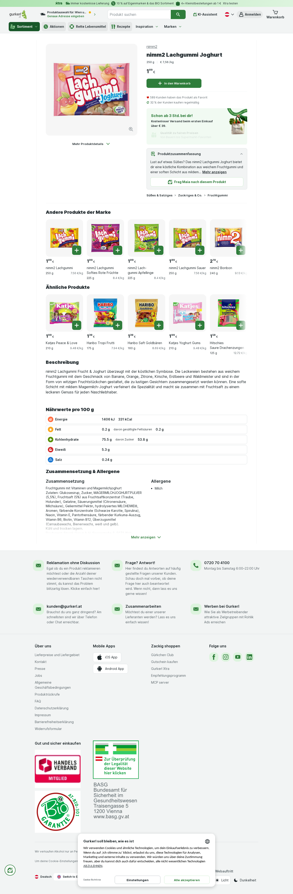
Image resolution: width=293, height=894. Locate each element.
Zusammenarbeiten (143, 606)
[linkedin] (249, 657)
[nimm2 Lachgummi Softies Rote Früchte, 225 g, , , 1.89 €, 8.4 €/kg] (105, 238)
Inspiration (144, 26)
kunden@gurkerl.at (64, 606)
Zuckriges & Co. (190, 195)
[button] (250, 14)
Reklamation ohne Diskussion (73, 562)
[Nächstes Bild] (238, 236)
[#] (116, 760)
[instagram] (225, 657)
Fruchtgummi (218, 195)
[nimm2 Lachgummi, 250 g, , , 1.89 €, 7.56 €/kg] (64, 238)
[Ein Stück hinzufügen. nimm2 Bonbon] (240, 250)
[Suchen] (178, 14)
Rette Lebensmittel (91, 26)
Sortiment (25, 26)
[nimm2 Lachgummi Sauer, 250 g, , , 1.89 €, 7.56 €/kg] (187, 238)
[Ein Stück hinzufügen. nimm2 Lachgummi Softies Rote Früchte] (117, 250)
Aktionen (57, 26)
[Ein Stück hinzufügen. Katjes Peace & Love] (76, 325)
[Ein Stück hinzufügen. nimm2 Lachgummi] (76, 250)
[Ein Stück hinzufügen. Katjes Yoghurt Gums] (199, 325)
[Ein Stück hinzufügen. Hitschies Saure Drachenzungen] (240, 325)
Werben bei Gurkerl (221, 606)
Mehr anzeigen (214, 172)
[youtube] (237, 657)
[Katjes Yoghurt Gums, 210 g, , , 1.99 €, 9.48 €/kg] (187, 313)
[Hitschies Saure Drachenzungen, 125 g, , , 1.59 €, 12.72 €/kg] (228, 313)
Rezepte (123, 26)
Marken (170, 26)
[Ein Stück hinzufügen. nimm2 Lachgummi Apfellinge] (158, 250)
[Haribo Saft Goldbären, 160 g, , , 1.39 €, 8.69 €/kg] (146, 313)
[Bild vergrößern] (131, 129)
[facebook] (213, 657)
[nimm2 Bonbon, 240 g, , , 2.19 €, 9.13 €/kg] (228, 238)
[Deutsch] (229, 14)
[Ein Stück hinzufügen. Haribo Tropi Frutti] (117, 325)
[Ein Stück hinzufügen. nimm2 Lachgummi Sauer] (199, 250)
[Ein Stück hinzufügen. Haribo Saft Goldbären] (158, 325)
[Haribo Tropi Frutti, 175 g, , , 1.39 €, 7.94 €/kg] (105, 313)
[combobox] (139, 14)
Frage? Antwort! (140, 562)
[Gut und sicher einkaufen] (58, 812)
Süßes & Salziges (159, 195)
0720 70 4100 (217, 562)
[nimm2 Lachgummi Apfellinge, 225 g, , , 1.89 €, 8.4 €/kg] (146, 238)
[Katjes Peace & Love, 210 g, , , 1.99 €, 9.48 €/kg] (64, 313)
